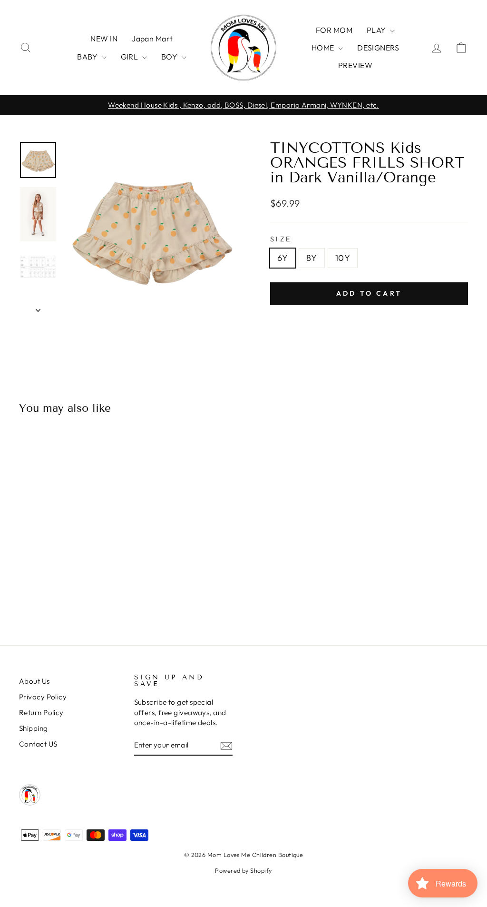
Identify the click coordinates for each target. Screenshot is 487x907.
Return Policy (41, 712)
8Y (311, 257)
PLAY (377, 30)
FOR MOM (334, 30)
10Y (342, 257)
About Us (34, 681)
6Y (282, 257)
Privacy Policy (43, 696)
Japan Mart (152, 38)
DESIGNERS (378, 47)
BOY (170, 56)
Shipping (33, 728)
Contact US (38, 743)
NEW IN (103, 38)
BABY (88, 56)
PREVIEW (355, 65)
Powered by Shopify (243, 870)
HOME (324, 47)
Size (281, 239)
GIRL (130, 56)
